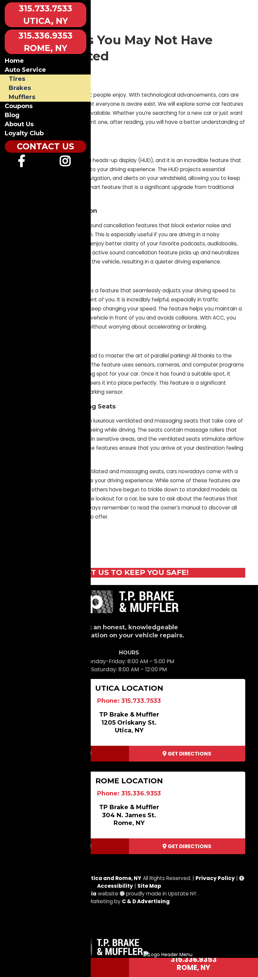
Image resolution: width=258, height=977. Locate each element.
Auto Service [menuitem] (25, 70)
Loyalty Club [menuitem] (24, 133)
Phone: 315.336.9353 (129, 793)
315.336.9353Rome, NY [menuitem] (45, 42)
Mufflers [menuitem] (22, 97)
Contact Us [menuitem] (45, 146)
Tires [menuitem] (17, 79)
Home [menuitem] (14, 60)
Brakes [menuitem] (20, 88)
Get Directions (189, 753)
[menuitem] (21, 163)
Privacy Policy (215, 878)
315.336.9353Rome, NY (194, 963)
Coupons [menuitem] (19, 106)
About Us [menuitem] (19, 124)
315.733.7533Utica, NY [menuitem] (45, 14)
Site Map (149, 885)
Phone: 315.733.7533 (129, 700)
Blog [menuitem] (12, 115)
